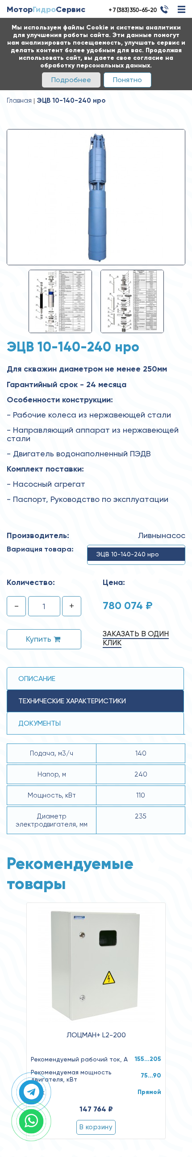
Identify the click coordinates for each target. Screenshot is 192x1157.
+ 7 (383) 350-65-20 (133, 10)
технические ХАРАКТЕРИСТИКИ (72, 701)
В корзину (96, 1127)
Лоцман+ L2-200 (96, 1035)
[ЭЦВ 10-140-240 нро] (96, 196)
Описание (36, 678)
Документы (39, 723)
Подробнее (71, 79)
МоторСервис (46, 9)
